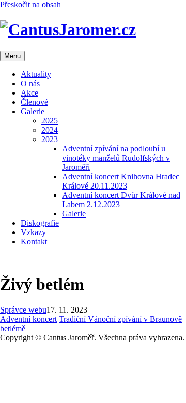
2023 (49, 139)
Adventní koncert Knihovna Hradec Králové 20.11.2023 (120, 181)
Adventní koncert (28, 319)
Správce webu (23, 309)
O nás (30, 83)
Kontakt (34, 241)
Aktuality (36, 74)
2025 (49, 120)
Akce (29, 92)
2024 (49, 130)
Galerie (32, 111)
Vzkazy (33, 232)
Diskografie (40, 223)
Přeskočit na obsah (30, 4)
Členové (34, 102)
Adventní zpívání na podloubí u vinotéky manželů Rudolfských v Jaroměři (116, 158)
